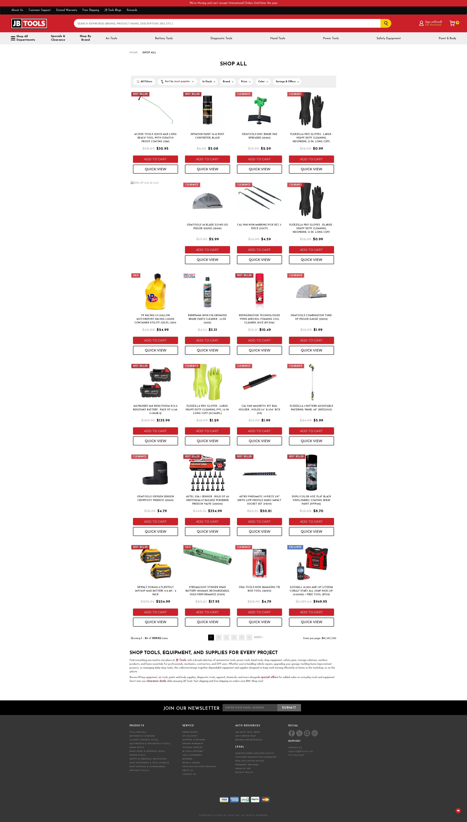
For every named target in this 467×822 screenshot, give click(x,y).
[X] (299, 733)
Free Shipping (90, 10)
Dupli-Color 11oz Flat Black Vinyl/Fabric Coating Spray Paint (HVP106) (311, 500)
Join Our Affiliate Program (199, 767)
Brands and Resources (248, 740)
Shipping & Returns (193, 740)
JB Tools (181, 660)
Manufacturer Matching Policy (254, 753)
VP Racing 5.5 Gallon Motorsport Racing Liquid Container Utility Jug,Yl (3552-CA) (155, 319)
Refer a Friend (191, 763)
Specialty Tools (139, 770)
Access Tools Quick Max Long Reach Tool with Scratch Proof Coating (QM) (155, 138)
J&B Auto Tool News (247, 732)
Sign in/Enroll (433, 22)
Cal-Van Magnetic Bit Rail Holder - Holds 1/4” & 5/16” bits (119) (259, 410)
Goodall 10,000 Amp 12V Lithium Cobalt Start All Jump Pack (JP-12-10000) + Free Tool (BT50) (311, 591)
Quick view (155, 169)
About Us (17, 10)
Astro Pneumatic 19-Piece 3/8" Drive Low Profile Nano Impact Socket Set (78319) (259, 500)
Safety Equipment (389, 38)
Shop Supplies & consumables (147, 767)
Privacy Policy (244, 773)
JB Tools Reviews (192, 751)
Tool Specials (138, 732)
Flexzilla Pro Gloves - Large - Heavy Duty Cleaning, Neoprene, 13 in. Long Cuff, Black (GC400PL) (311, 138)
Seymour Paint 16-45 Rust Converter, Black (207, 136)
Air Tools (111, 38)
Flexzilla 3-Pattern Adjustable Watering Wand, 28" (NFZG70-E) (311, 408)
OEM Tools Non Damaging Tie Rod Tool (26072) (259, 589)
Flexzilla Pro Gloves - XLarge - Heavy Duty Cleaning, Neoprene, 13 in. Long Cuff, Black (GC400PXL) (311, 229)
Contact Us (189, 774)
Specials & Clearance (58, 38)
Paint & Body (447, 38)
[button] (177, 81)
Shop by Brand (85, 38)
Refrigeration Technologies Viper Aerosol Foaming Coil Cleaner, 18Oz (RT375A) (259, 319)
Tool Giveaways (192, 755)
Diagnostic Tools (221, 38)
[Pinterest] (307, 733)
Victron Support (192, 748)
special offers (269, 677)
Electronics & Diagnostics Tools (150, 744)
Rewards (132, 10)
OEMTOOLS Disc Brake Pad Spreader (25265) (259, 136)
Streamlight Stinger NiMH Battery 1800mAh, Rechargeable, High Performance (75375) (208, 591)
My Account (189, 736)
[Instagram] (314, 733)
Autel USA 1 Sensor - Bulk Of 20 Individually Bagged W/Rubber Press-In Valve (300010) (207, 500)
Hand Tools (277, 38)
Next (257, 637)
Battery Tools (164, 38)
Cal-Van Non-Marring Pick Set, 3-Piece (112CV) (259, 227)
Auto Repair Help (245, 736)
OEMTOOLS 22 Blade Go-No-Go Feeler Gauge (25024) (207, 227)
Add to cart (155, 159)
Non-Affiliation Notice (249, 761)
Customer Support (40, 10)
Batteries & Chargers (142, 736)
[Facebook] (291, 733)
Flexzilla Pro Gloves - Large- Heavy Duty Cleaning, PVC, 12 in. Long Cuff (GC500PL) (207, 410)
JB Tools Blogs (113, 10)
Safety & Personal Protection (148, 759)
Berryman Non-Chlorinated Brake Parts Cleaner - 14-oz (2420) (207, 319)
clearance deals (156, 681)
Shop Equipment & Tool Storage (149, 763)
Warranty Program (247, 765)
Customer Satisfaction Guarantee (255, 757)
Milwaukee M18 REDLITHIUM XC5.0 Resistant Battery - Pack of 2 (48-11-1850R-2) (155, 410)
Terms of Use (243, 769)
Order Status (190, 732)
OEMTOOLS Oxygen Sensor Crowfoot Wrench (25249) (155, 499)
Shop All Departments (25, 38)
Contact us (295, 748)
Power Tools (331, 38)
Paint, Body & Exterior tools (147, 751)
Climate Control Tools (144, 740)
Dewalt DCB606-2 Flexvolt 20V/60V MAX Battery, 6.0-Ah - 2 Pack (155, 591)
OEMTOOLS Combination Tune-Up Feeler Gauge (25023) (312, 317)
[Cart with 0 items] (452, 23)
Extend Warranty (66, 10)
